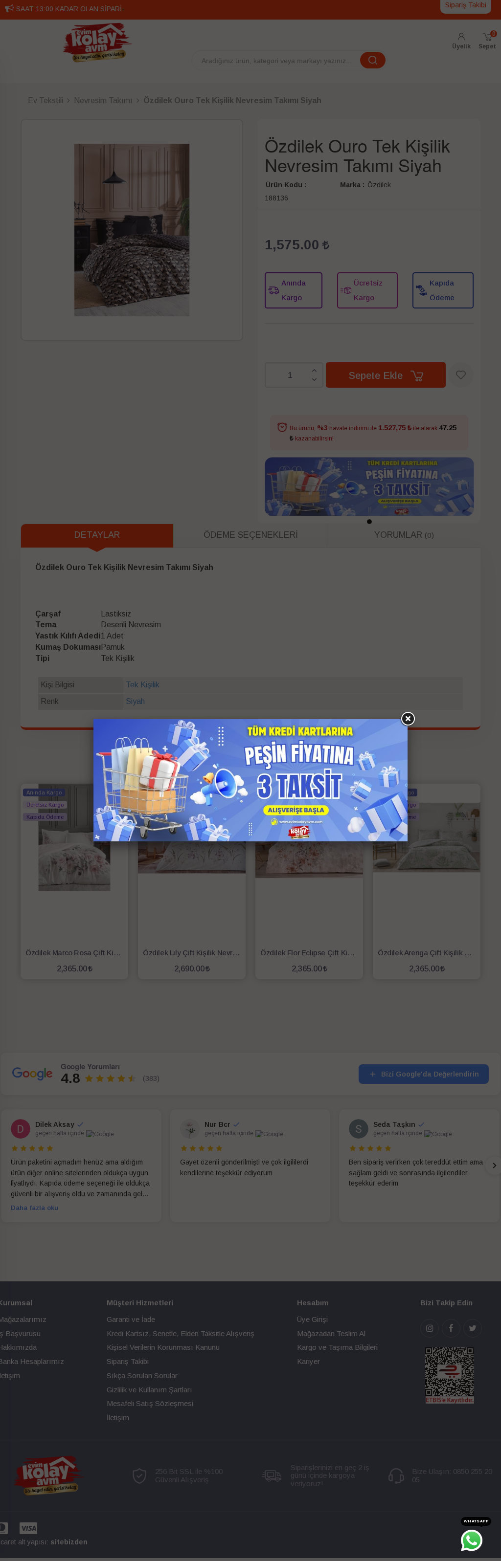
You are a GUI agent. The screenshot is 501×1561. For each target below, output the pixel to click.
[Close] (407, 719)
